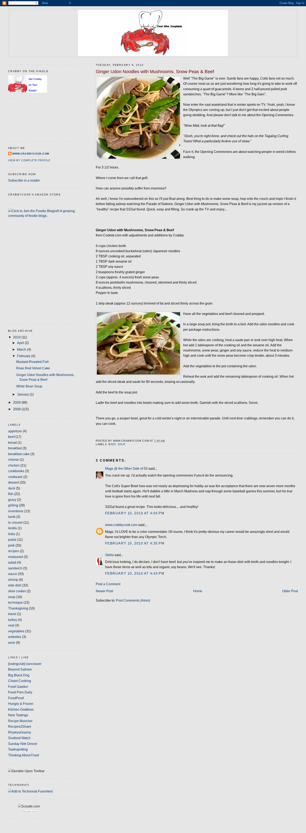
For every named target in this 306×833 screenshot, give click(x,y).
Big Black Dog (18, 675)
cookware (15, 477)
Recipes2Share (19, 726)
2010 (17, 337)
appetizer (15, 431)
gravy (12, 499)
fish (10, 494)
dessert (13, 482)
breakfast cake (19, 454)
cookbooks (16, 471)
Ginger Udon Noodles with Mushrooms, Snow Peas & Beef (155, 71)
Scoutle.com (29, 811)
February (24, 356)
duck (11, 488)
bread (12, 442)
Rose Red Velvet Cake (33, 368)
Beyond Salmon (20, 669)
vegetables (16, 631)
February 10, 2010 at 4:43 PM (134, 573)
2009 (17, 402)
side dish (14, 585)
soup (122, 444)
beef (112, 444)
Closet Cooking (19, 681)
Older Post (290, 591)
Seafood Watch (19, 738)
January (23, 394)
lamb (11, 516)
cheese (13, 459)
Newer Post (104, 591)
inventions (15, 511)
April (21, 343)
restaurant (15, 557)
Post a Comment (108, 584)
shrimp (13, 579)
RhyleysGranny (19, 732)
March (22, 349)
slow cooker (17, 591)
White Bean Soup (29, 386)
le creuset (15, 522)
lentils (12, 528)
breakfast (15, 448)
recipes (13, 551)
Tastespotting (18, 749)
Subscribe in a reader (24, 180)
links (11, 534)
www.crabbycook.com (121, 525)
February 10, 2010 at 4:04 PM (134, 513)
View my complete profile (29, 160)
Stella (109, 555)
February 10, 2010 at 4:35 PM (134, 543)
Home (197, 591)
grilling (13, 505)
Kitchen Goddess (21, 709)
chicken (14, 465)
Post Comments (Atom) (133, 600)
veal (11, 625)
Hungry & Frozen (20, 703)
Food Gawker (18, 686)
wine (11, 642)
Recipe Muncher (20, 721)
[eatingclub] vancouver (24, 664)
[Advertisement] (27, 302)
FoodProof (16, 698)
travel (12, 614)
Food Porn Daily (20, 692)
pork (11, 545)
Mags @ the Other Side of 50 (126, 468)
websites (14, 637)
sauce (12, 574)
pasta (12, 539)
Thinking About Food (23, 755)
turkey (12, 620)
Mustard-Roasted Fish (32, 362)
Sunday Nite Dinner (22, 744)
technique (15, 602)
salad (12, 562)
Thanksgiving (18, 608)
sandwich (15, 568)
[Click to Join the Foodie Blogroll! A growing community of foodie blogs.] (46, 215)
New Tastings (18, 715)
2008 (17, 409)
